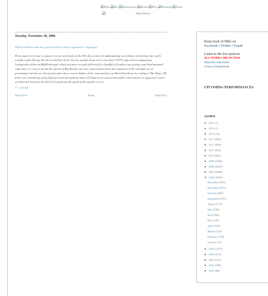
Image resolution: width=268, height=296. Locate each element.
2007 (212, 172)
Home (91, 95)
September (213, 198)
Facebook (211, 45)
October (212, 193)
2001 (212, 271)
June (210, 215)
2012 (212, 145)
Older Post (161, 95)
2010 (212, 155)
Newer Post (21, 95)
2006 (212, 177)
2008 (212, 166)
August (211, 204)
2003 (212, 260)
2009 (212, 161)
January (212, 242)
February (212, 237)
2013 (212, 139)
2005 (212, 249)
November (213, 188)
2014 (212, 134)
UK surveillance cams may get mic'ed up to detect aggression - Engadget (56, 47)
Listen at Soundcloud (216, 66)
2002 (212, 265)
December (213, 182)
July (210, 209)
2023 (212, 123)
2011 (212, 150)
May (210, 220)
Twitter (226, 45)
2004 (212, 254)
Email (238, 45)
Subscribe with (217, 62)
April (210, 226)
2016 (212, 128)
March (211, 231)
